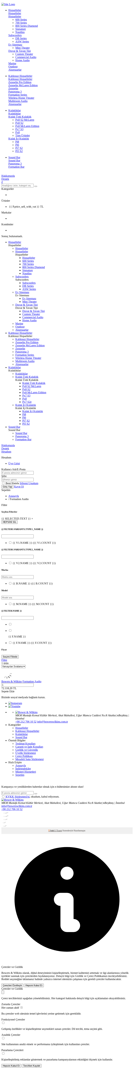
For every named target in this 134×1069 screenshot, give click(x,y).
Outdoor (13, 66)
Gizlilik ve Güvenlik (26, 749)
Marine (12, 63)
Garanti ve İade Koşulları (29, 746)
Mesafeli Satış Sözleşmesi (29, 759)
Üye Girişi (14, 463)
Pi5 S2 (19, 151)
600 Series (21, 19)
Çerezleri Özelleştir (12, 985)
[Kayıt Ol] (35, 793)
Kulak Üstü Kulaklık (19, 116)
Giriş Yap (7, 486)
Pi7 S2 (19, 148)
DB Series (21, 38)
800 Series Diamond (26, 25)
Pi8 (17, 141)
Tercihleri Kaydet (31, 1065)
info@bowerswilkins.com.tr (52, 721)
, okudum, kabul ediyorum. (32, 796)
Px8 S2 (19, 122)
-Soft (51, 830)
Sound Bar (14, 160)
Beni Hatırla (13, 483)
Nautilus (20, 32)
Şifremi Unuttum (29, 483)
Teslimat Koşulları (25, 743)
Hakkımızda (8, 175)
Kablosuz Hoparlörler (20, 79)
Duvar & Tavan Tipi (19, 50)
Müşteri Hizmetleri (25, 771)
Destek (5, 178)
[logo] (67, 4)
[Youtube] (14, 706)
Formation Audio (32, 681)
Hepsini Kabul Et (33, 985)
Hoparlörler (14, 13)
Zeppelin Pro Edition (19, 82)
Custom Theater (24, 54)
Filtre (4, 660)
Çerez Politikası (24, 756)
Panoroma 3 (15, 91)
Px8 (17, 132)
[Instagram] (15, 703)
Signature (20, 28)
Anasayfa (13, 495)
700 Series (21, 22)
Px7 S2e (27, 401)
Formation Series (17, 94)
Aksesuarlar (14, 69)
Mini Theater (22, 47)
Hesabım (6, 451)
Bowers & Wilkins (11, 681)
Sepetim (19, 774)
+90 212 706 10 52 (25, 721)
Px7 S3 (19, 129)
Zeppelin (13, 88)
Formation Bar (16, 166)
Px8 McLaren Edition (27, 126)
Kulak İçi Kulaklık (18, 138)
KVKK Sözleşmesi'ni (17, 796)
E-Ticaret (58, 830)
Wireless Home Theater (21, 97)
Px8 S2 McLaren (24, 119)
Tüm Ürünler (22, 135)
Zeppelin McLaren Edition (23, 85)
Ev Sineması (15, 44)
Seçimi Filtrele (10, 656)
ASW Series (22, 41)
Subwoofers (15, 35)
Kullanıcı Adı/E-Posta (13, 469)
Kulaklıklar (14, 113)
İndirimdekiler (23, 768)
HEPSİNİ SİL (9, 522)
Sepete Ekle (7, 691)
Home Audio (22, 60)
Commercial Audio (25, 57)
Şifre (4, 476)
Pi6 (17, 144)
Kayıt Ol (19, 486)
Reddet (5, 979)
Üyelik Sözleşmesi (25, 752)
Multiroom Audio (18, 101)
